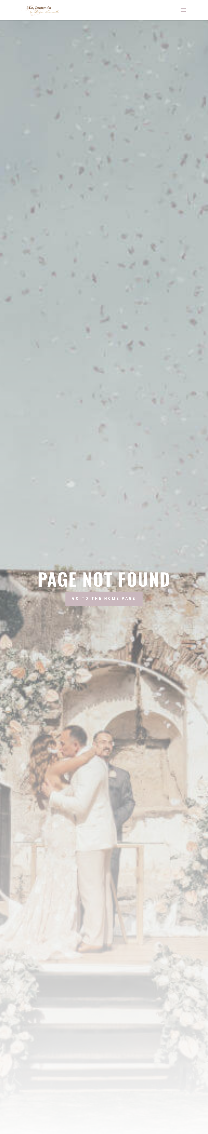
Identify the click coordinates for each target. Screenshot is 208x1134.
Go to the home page (104, 598)
